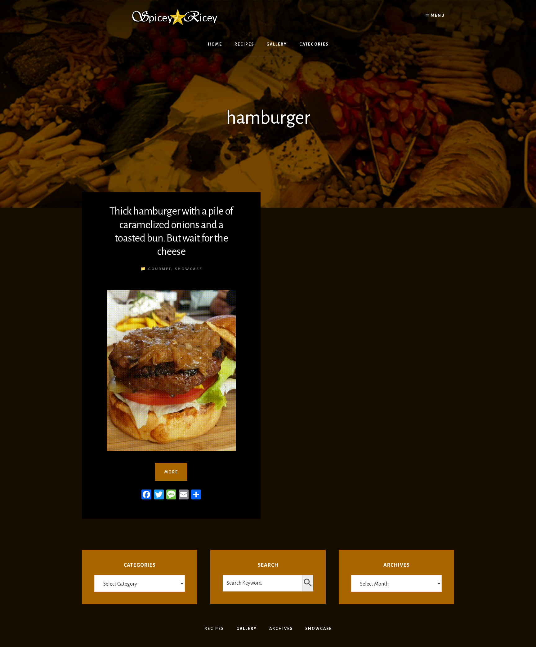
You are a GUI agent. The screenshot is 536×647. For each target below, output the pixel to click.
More (171, 472)
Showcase (188, 269)
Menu (437, 15)
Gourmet (159, 269)
